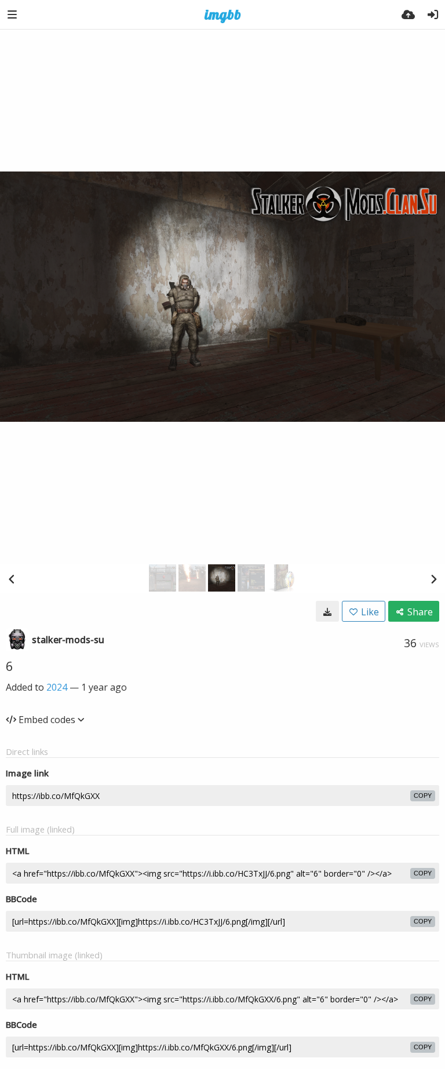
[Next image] (433, 578)
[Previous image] (11, 578)
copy (423, 795)
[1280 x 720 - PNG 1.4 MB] (327, 611)
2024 (56, 687)
